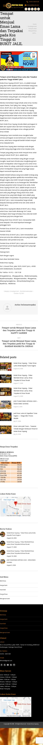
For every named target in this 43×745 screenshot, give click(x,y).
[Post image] (5, 366)
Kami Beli (3, 590)
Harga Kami (3, 585)
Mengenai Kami (5, 598)
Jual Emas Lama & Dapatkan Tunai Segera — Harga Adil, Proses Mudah (25, 415)
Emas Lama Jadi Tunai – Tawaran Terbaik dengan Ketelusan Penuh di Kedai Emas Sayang (25, 428)
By (26, 291)
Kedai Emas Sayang (32, 724)
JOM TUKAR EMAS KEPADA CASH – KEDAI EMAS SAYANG (26, 402)
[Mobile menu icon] (4, 5)
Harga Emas (4, 594)
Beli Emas (3, 581)
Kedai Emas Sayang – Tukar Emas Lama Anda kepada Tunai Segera (25, 364)
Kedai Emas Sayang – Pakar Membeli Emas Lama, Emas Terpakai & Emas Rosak (23, 377)
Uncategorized (6, 53)
